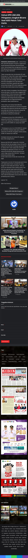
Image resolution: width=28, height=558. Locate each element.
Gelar (3, 356)
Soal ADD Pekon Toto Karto (14, 194)
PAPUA (22, 542)
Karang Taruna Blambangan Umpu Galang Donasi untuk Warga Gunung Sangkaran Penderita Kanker (6, 272)
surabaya (3, 363)
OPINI (19, 542)
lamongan (18, 359)
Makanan (12, 539)
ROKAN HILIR (5, 544)
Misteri (3, 542)
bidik (4, 26)
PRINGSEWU (9, 12)
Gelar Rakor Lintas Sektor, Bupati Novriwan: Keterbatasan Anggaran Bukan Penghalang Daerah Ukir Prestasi (21, 290)
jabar (20, 356)
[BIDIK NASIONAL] (8, 4)
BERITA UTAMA (23, 531)
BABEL (6, 531)
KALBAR (25, 535)
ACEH (2, 531)
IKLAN (16, 356)
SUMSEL (10, 546)
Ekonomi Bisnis (12, 533)
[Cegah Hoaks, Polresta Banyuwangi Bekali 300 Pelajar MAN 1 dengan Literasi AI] (23, 513)
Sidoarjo (20, 361)
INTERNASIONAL (19, 533)
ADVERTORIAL (14, 548)
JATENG (17, 535)
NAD (16, 542)
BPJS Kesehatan (11, 354)
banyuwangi (4, 354)
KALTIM (16, 537)
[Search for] (26, 4)
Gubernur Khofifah (9, 356)
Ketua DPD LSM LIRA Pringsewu (14, 191)
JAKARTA (3, 535)
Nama (2, 324)
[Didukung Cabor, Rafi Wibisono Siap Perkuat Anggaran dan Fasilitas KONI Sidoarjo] (5, 518)
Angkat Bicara (14, 188)
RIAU (25, 542)
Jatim (3, 359)
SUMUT (22, 546)
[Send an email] (5, 26)
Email (2, 329)
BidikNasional (22, 526)
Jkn (6, 359)
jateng (24, 356)
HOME (10, 528)
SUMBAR (6, 546)
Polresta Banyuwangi (12, 361)
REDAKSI (7, 528)
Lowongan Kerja (5, 539)
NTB (6, 542)
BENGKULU (17, 531)
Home (3, 9)
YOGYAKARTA (12, 535)
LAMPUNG (8, 9)
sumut (24, 361)
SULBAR (13, 544)
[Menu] (1, 4)
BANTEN (12, 531)
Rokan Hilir (23, 544)
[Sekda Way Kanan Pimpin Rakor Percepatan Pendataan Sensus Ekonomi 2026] (21, 263)
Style (10, 544)
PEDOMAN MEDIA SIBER (21, 528)
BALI (9, 531)
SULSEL (14, 546)
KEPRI (20, 537)
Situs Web (3, 335)
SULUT (18, 546)
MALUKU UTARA (22, 539)
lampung (23, 359)
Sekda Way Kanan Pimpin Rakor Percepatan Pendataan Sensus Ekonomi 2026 (20, 270)
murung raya (4, 361)
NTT (9, 542)
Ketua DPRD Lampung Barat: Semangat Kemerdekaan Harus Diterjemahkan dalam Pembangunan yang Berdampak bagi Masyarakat (6, 291)
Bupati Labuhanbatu (20, 354)
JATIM (21, 535)
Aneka (14, 528)
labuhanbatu (11, 359)
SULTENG (18, 544)
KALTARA (7, 537)
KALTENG (12, 537)
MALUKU (16, 539)
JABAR (24, 533)
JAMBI (7, 535)
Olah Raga (12, 542)
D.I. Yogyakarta (5, 533)
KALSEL (3, 537)
